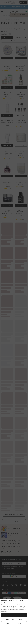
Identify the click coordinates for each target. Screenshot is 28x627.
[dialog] (14, 613)
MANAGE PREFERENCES (13, 623)
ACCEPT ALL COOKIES (14, 615)
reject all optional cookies (14, 620)
